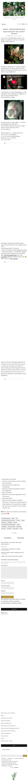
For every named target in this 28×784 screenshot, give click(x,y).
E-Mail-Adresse (5, 586)
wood (21, 528)
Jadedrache (5, 29)
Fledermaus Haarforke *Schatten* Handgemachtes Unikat (12, 552)
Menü (4, 24)
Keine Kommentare (18, 35)
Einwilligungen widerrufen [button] (6, 765)
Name (3, 580)
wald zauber (15, 528)
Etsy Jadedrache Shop (6, 759)
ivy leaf (15, 522)
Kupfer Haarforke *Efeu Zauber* (8, 524)
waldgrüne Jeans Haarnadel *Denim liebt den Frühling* (12, 556)
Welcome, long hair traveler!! (7, 740)
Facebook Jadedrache (19, 758)
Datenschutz (10, 758)
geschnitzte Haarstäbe (5, 720)
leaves (18, 524)
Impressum (3, 758)
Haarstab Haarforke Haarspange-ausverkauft (10, 728)
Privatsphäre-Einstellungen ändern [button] (8, 762)
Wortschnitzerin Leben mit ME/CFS (8, 712)
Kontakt (2, 738)
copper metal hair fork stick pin (8, 520)
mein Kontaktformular (10, 255)
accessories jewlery (6, 518)
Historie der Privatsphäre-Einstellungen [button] (9, 764)
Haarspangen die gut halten (6, 718)
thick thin (4, 528)
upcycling (9, 528)
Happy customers (4, 735)
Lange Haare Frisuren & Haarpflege (8, 730)
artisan (13, 518)
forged (22, 520)
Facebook (4, 257)
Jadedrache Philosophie (6, 733)
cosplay (18, 520)
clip (17, 518)
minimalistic (4, 526)
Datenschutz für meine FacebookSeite (9, 761)
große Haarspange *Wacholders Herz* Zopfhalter (10, 548)
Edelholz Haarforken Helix (6, 723)
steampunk (19, 526)
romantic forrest (11, 526)
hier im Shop (14, 258)
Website (3, 591)
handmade (9, 522)
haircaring (4, 522)
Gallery (2, 715)
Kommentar (4, 565)
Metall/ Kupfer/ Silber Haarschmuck (17, 29)
